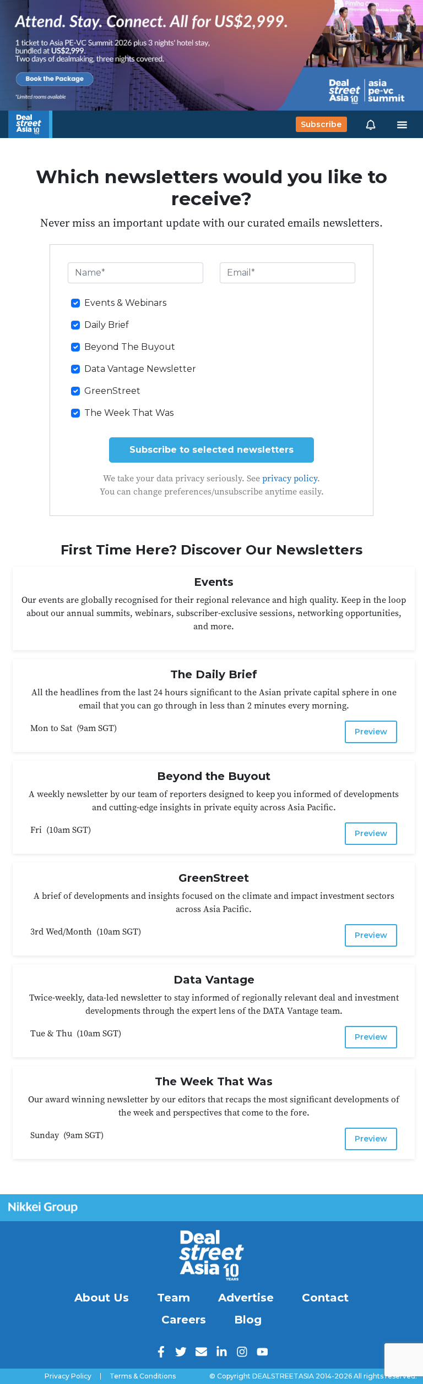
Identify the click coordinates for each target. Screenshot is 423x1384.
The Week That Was (128, 413)
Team (173, 1297)
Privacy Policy (68, 1376)
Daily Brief (106, 325)
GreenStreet (112, 391)
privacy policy (289, 478)
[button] (371, 124)
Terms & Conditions (143, 1376)
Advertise (246, 1297)
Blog (248, 1319)
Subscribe (321, 124)
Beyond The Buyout (129, 347)
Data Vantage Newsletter (140, 369)
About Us (101, 1297)
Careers (183, 1319)
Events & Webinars (125, 303)
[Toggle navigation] (402, 124)
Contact (325, 1297)
